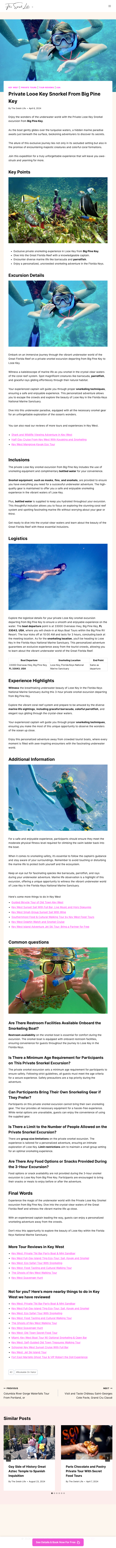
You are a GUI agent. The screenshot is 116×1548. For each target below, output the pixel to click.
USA (58, 87)
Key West (13, 87)
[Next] (107, 1458)
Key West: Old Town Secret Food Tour (34, 1332)
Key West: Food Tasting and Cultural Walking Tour (41, 1267)
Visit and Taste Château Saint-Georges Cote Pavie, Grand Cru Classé (88, 1393)
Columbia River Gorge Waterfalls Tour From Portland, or (26, 1393)
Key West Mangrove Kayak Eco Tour (33, 444)
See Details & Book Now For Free (56, 1542)
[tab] (52, 1493)
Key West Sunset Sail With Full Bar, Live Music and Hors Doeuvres (51, 907)
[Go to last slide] (8, 1458)
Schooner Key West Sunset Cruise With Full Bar (39, 1347)
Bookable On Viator (26, 1372)
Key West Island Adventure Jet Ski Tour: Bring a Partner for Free (50, 926)
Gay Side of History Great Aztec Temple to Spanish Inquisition (27, 1471)
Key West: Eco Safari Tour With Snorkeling (36, 1263)
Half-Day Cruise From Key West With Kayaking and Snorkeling (49, 439)
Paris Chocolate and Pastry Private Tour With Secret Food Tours (86, 1471)
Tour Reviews (46, 87)
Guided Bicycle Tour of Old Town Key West (37, 902)
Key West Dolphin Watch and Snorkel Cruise (37, 921)
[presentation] (29, 1442)
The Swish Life (18, 108)
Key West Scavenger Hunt (27, 1277)
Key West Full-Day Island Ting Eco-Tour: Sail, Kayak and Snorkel (50, 1258)
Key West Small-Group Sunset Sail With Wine (38, 912)
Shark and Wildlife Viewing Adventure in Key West (41, 434)
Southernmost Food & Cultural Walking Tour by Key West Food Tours (52, 917)
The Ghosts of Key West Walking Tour (34, 1272)
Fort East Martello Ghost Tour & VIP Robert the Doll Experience (49, 1357)
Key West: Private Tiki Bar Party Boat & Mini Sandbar (43, 1253)
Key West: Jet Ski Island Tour (29, 1352)
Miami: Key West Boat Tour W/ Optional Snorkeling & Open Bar (49, 1337)
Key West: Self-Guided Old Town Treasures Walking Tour (46, 1342)
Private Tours (29, 87)
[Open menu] (109, 6)
